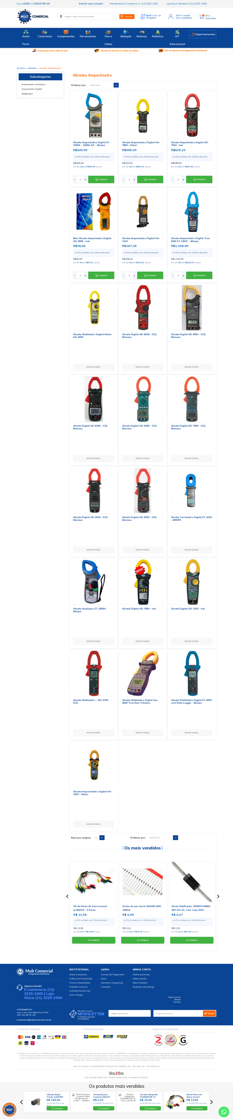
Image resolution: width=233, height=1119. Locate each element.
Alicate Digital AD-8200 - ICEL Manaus (139, 336)
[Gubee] (183, 1045)
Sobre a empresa (78, 974)
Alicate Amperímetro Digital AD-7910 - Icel (190, 144)
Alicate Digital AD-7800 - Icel (139, 608)
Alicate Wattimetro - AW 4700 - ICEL (91, 702)
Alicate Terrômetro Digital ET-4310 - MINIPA (191, 519)
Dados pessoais (141, 974)
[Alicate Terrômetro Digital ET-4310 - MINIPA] (191, 490)
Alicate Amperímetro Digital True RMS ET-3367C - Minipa (190, 240)
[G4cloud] (171, 1045)
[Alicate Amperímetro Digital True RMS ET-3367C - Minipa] (191, 211)
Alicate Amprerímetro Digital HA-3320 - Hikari (92, 793)
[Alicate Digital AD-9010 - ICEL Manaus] (93, 490)
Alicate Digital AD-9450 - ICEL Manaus (139, 427)
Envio (103, 978)
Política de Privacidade (80, 978)
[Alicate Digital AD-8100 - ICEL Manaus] (93, 399)
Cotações (106, 987)
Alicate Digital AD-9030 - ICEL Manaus (139, 519)
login (26, 3)
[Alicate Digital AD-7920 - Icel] (191, 582)
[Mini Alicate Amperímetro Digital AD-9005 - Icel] (93, 211)
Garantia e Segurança (112, 982)
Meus (184, 18)
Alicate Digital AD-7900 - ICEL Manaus (188, 427)
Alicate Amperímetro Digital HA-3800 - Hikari (141, 144)
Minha (183, 15)
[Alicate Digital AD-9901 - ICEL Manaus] (191, 307)
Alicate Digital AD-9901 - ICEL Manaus (188, 336)
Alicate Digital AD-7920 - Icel (188, 608)
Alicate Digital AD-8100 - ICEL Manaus (90, 427)
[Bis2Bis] (158, 1045)
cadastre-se (41, 3)
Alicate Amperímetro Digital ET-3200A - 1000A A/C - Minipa (91, 144)
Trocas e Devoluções (79, 982)
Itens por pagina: (81, 837)
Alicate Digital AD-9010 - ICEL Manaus (90, 519)
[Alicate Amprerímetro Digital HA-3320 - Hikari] (93, 764)
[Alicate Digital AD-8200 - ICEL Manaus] (142, 307)
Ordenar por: (78, 85)
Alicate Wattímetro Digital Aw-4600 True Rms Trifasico (140, 702)
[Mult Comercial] (34, 16)
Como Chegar (76, 995)
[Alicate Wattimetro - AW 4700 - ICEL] (93, 673)
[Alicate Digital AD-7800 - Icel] (142, 582)
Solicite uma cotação (91, 3)
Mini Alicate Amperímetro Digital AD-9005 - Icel (92, 240)
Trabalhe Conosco (78, 987)
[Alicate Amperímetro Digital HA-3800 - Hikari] (142, 115)
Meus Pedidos (140, 982)
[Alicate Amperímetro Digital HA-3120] (142, 211)
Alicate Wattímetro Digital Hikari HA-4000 (92, 336)
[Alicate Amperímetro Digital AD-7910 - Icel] (191, 115)
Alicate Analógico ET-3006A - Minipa (90, 610)
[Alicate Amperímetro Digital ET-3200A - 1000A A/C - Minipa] (93, 115)
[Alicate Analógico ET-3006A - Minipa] (93, 582)
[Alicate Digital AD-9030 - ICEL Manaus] (142, 490)
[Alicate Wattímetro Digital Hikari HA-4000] (93, 307)
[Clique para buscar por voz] (61, 16)
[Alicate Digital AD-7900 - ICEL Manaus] (191, 399)
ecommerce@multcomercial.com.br (34, 1020)
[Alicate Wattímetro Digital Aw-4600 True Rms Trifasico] (142, 673)
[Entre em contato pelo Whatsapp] (224, 1113)
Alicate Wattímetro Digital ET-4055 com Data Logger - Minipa (191, 702)
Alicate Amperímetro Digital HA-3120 (141, 240)
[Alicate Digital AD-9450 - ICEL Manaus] (142, 399)
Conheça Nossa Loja (79, 990)
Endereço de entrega (143, 987)
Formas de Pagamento (112, 974)
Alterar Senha (140, 978)
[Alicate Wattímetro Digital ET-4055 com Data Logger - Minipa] (191, 673)
